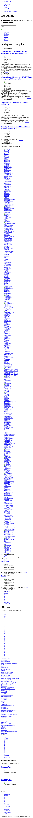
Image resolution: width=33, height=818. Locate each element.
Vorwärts (6, 602)
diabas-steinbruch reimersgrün (9, 731)
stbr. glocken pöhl (5, 658)
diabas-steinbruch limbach (8, 725)
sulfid (2, 702)
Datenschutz (7, 812)
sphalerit (3, 701)
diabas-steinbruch (5, 661)
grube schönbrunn (5, 675)
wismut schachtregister (7, 695)
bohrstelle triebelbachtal (7, 672)
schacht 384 (4, 707)
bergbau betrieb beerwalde (8, 689)
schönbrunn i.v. (5, 676)
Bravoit (3, 576)
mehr (25, 572)
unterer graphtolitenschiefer (8, 720)
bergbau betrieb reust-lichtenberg (9, 710)
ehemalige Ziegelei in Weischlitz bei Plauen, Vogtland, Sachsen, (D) (15, 127)
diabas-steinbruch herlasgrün (8, 724)
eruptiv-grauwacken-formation (9, 663)
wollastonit (4, 704)
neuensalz (3, 717)
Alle (5, 614)
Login (5, 813)
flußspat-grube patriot (6, 673)
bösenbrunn (4, 660)
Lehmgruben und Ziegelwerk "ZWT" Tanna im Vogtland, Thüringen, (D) (16, 78)
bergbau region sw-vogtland (8, 683)
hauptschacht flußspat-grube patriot (10, 678)
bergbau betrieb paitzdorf (7, 705)
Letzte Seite (7, 603)
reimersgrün (4, 733)
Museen (6, 37)
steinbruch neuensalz (6, 711)
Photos (6, 40)
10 (4, 754)
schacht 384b (4, 708)
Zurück (6, 593)
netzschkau (4, 730)
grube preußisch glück (7, 684)
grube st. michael (5, 669)
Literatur (6, 38)
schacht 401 (4, 693)
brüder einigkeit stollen (7, 681)
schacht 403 (4, 698)
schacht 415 (4, 699)
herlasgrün (3, 728)
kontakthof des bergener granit (9, 714)
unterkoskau (4, 722)
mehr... (7, 72)
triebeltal (3, 670)
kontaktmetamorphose (6, 716)
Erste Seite (7, 591)
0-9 (5, 616)
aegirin (2, 664)
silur (2, 719)
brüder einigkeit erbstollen (8, 679)
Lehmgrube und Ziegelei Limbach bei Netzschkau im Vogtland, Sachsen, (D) (14, 52)
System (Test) (6, 767)
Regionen (6, 34)
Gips (2, 561)
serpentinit (3, 713)
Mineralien (7, 35)
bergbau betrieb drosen (7, 696)
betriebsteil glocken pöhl (7, 687)
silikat (2, 666)
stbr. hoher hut (4, 667)
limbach (3, 727)
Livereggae (4, 1)
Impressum (7, 810)
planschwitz (4, 686)
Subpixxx (9, 1)
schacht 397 (4, 692)
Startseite (6, 32)
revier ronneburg (5, 690)
